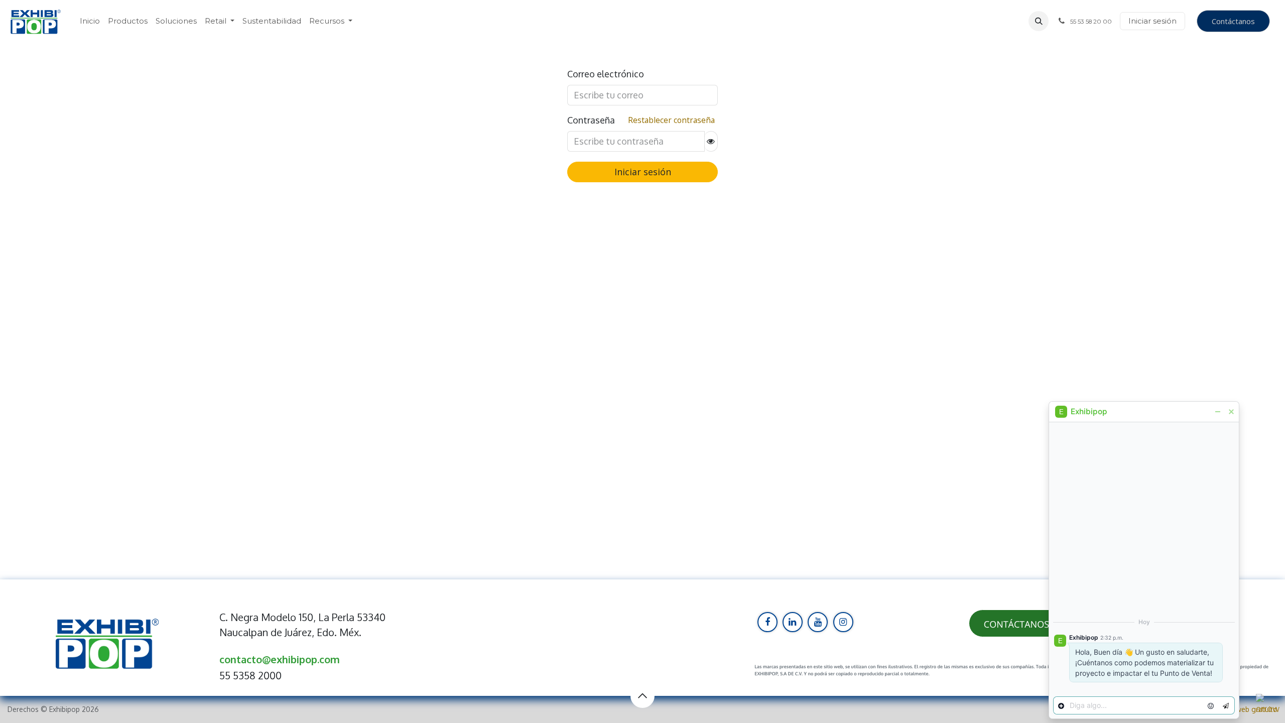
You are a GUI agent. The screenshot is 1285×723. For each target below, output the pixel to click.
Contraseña (591, 120)
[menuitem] (90, 21)
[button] (1039, 21)
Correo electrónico (605, 73)
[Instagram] (843, 622)
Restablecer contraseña (671, 120)
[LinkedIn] (793, 622)
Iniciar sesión (1152, 21)
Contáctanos (1233, 21)
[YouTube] (818, 622)
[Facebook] (767, 622)
